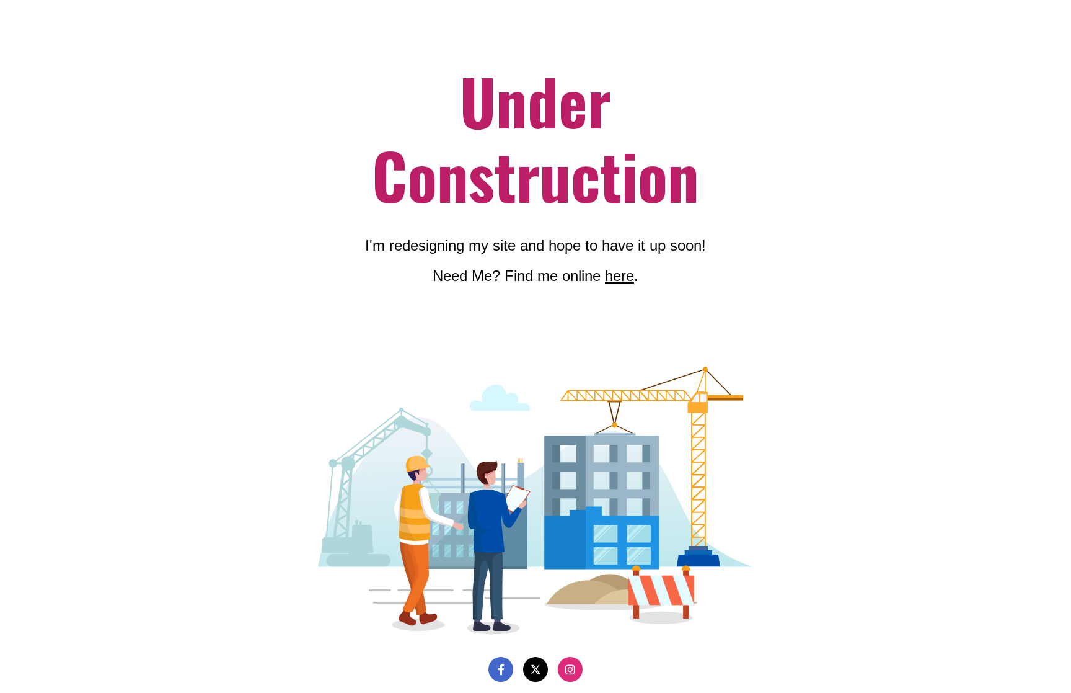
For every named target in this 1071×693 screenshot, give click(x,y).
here (619, 275)
